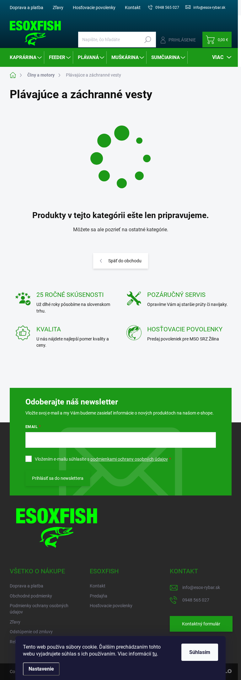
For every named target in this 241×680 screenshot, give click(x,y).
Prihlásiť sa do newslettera (57, 478)
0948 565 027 (195, 599)
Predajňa (98, 595)
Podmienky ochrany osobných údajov (39, 608)
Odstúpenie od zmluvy (31, 631)
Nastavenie (41, 669)
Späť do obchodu (125, 260)
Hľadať (148, 39)
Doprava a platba (26, 7)
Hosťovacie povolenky (94, 7)
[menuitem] (26, 57)
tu (155, 654)
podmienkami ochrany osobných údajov (129, 459)
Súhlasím (199, 652)
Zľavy (58, 7)
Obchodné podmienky (31, 595)
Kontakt (133, 7)
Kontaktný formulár (201, 623)
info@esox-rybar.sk (201, 587)
